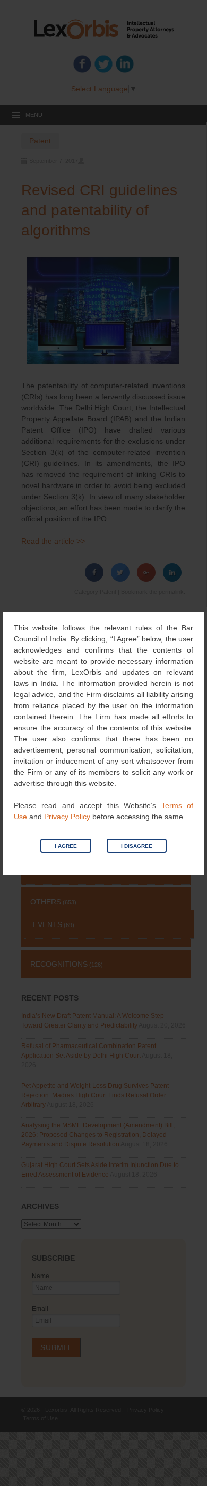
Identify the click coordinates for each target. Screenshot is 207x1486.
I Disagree (136, 846)
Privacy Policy (67, 816)
